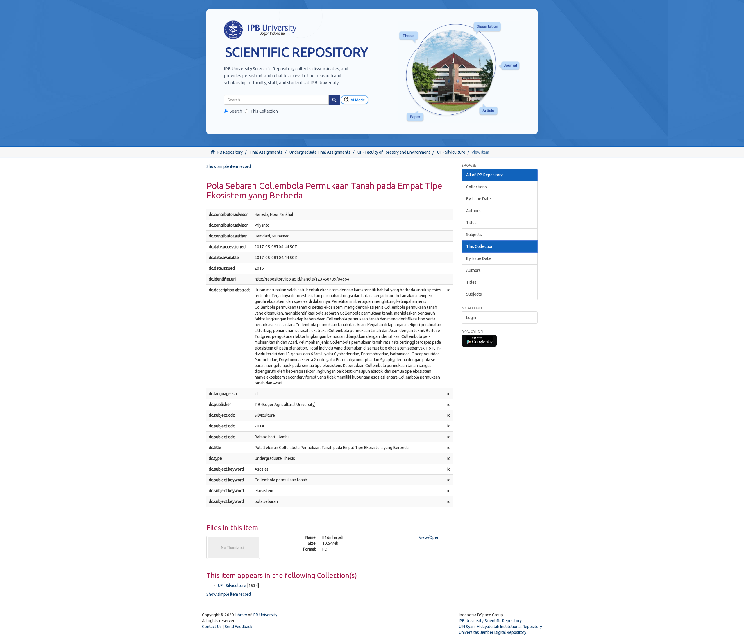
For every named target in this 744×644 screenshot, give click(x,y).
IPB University (265, 615)
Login (471, 317)
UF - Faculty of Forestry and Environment (393, 152)
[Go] (334, 100)
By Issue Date (478, 198)
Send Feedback (238, 626)
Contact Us (212, 626)
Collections (476, 186)
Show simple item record (228, 166)
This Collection (264, 111)
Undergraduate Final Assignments (319, 152)
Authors (473, 210)
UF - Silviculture (451, 152)
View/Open (429, 537)
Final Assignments (266, 152)
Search (236, 111)
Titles (471, 222)
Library (241, 615)
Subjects (474, 234)
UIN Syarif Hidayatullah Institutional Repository (500, 626)
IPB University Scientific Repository (490, 620)
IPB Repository (230, 152)
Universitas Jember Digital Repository (492, 632)
